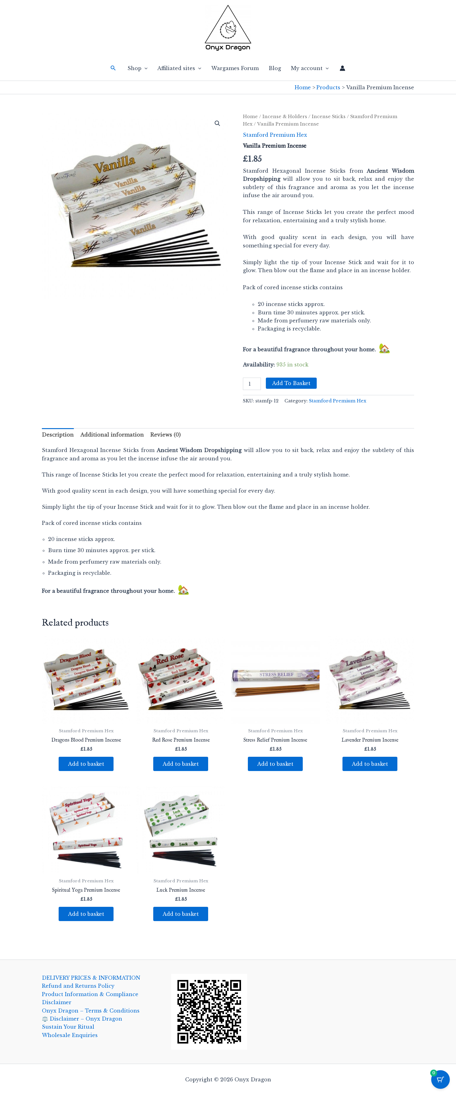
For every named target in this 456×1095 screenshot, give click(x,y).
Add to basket (291, 383)
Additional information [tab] (112, 435)
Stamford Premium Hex (275, 135)
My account (307, 68)
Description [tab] (58, 435)
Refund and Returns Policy (78, 986)
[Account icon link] (342, 68)
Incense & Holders (284, 116)
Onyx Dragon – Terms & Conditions (91, 1011)
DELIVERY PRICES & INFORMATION (91, 978)
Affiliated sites (176, 68)
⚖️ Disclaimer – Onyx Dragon (82, 1019)
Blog (275, 68)
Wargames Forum (235, 68)
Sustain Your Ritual (68, 1027)
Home (250, 116)
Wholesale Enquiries (70, 1035)
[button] (113, 68)
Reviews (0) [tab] (165, 435)
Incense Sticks (329, 116)
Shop (134, 68)
